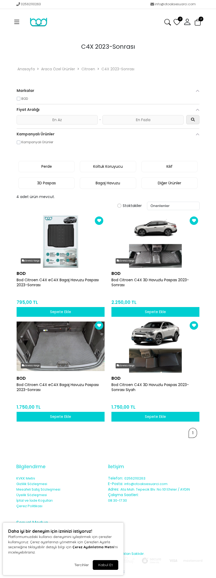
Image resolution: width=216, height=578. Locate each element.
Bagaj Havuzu (108, 183)
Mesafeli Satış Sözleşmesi (38, 489)
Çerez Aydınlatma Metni (93, 547)
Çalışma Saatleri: (123, 494)
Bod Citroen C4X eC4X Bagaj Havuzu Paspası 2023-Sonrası (58, 283)
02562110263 (31, 4)
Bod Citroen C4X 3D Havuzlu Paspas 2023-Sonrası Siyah (150, 387)
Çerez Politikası (29, 505)
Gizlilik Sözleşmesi (31, 483)
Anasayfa (26, 69)
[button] (17, 22)
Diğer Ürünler (169, 183)
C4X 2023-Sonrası (117, 69)
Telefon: (115, 478)
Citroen (88, 69)
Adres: (113, 489)
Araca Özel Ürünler (58, 69)
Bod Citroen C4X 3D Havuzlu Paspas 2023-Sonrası (150, 283)
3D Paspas (46, 183)
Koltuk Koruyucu (108, 166)
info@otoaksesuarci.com (175, 4)
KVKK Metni (25, 478)
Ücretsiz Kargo (32, 260)
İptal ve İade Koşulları (34, 500)
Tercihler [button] (81, 564)
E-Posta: (115, 483)
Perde (46, 166)
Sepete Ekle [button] (60, 311)
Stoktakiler (132, 206)
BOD (21, 273)
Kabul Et (105, 564)
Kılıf (169, 166)
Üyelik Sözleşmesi (31, 494)
